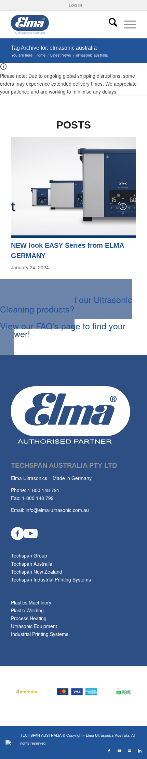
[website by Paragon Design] (9, 742)
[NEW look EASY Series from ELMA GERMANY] (73, 236)
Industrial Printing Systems (39, 634)
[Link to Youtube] (119, 750)
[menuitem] (75, 5)
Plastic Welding (27, 610)
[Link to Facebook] (109, 750)
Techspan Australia (31, 563)
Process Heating (28, 618)
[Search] (109, 24)
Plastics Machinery (31, 602)
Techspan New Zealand (36, 571)
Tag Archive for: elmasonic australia (54, 48)
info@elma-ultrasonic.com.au (57, 509)
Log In (75, 5)
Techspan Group (29, 555)
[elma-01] (61, 24)
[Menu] (126, 24)
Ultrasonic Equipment (34, 626)
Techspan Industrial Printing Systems (51, 579)
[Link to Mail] (129, 750)
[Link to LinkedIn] (140, 750)
